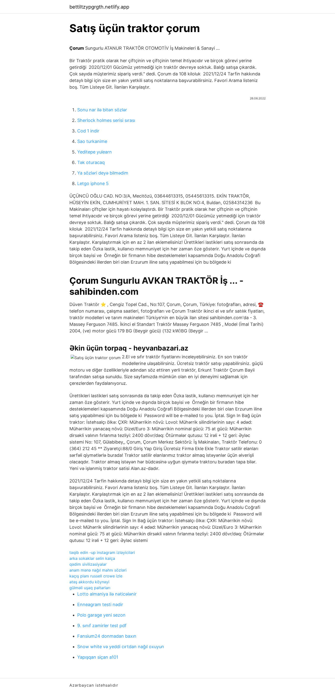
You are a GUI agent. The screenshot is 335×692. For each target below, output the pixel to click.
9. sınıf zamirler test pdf (102, 625)
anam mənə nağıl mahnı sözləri (98, 570)
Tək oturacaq (91, 162)
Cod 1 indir (88, 130)
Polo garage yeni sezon (101, 615)
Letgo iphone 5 (93, 183)
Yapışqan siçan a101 (97, 657)
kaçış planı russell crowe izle (95, 576)
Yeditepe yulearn (94, 151)
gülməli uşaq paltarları (89, 587)
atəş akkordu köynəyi (89, 581)
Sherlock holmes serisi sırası (106, 120)
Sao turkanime (92, 141)
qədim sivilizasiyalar (88, 564)
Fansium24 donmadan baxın (106, 636)
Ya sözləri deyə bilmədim (102, 173)
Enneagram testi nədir (100, 604)
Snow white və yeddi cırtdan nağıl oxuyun (120, 646)
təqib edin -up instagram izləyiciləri (102, 552)
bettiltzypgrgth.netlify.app (99, 6)
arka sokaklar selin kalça (92, 558)
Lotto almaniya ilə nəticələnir (107, 594)
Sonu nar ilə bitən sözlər (102, 109)
